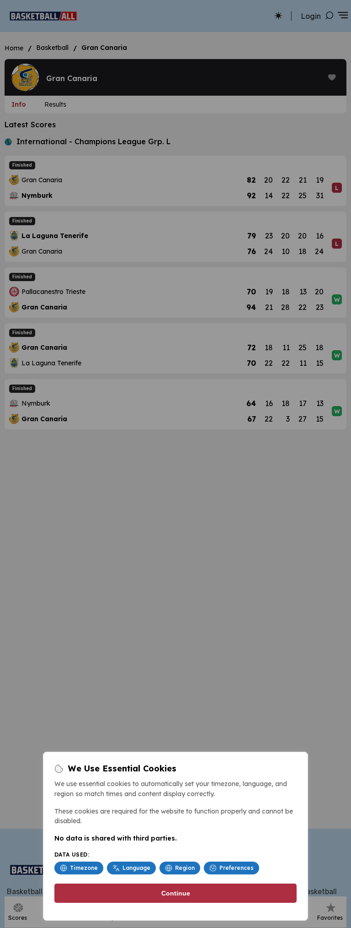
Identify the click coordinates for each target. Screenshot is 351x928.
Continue (175, 893)
